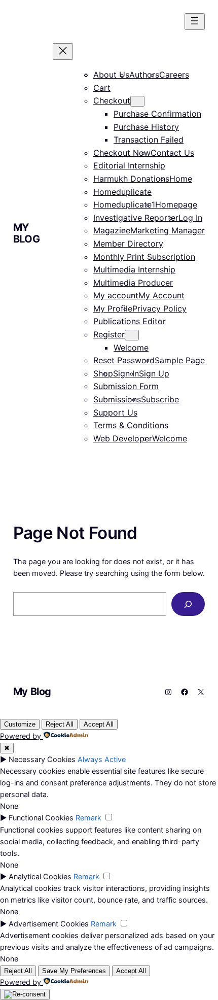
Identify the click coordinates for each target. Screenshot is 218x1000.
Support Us (115, 412)
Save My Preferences (74, 971)
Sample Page (180, 360)
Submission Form (126, 386)
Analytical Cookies (40, 876)
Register (109, 334)
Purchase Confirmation (157, 114)
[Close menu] (63, 51)
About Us (111, 75)
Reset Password (124, 360)
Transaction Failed (149, 139)
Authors (144, 75)
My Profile (112, 308)
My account (115, 295)
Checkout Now (122, 153)
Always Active (102, 759)
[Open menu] (195, 21)
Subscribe (160, 399)
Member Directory (128, 243)
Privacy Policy (159, 308)
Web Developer (122, 438)
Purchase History (146, 127)
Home (180, 179)
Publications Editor (129, 321)
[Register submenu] (132, 335)
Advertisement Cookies (49, 923)
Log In (190, 218)
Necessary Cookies (42, 759)
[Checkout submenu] (137, 101)
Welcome (131, 347)
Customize (19, 724)
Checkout (111, 100)
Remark (88, 817)
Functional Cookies (41, 817)
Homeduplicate (122, 192)
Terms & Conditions (130, 425)
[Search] (188, 604)
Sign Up (154, 373)
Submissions (117, 399)
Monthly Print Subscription (144, 257)
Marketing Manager (167, 230)
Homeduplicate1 (124, 204)
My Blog (26, 233)
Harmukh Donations (131, 179)
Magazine (111, 230)
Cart (102, 88)
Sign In (126, 373)
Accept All (99, 724)
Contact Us (172, 153)
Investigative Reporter (135, 218)
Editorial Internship (129, 165)
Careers (174, 75)
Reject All (60, 724)
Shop (103, 373)
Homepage (176, 204)
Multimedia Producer (133, 283)
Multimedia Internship (134, 269)
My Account (161, 295)
